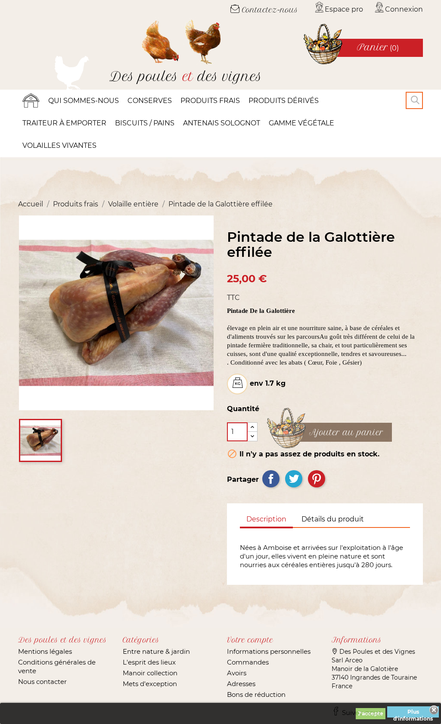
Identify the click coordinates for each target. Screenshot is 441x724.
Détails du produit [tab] (332, 519)
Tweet (293, 478)
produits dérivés (283, 101)
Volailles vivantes (59, 145)
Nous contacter (42, 681)
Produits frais (210, 101)
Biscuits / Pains (144, 123)
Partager (271, 478)
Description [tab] (266, 519)
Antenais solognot (221, 123)
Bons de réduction (256, 694)
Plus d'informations (413, 713)
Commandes (248, 662)
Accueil (31, 101)
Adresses (241, 684)
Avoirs (236, 673)
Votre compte (250, 640)
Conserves (149, 101)
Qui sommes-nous (83, 101)
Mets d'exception (150, 684)
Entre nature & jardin (156, 651)
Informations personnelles (269, 651)
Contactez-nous (268, 10)
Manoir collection (150, 673)
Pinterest (316, 478)
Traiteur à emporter (64, 123)
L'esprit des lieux (149, 662)
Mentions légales (45, 651)
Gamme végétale (301, 123)
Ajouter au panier (346, 432)
